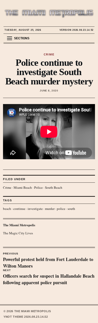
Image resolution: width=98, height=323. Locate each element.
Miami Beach (23, 187)
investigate (35, 208)
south (71, 208)
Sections (21, 38)
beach (7, 208)
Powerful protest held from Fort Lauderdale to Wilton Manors (48, 260)
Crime (7, 187)
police (61, 208)
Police (38, 187)
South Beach (53, 187)
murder (50, 208)
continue (19, 208)
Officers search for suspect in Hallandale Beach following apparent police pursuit (48, 277)
